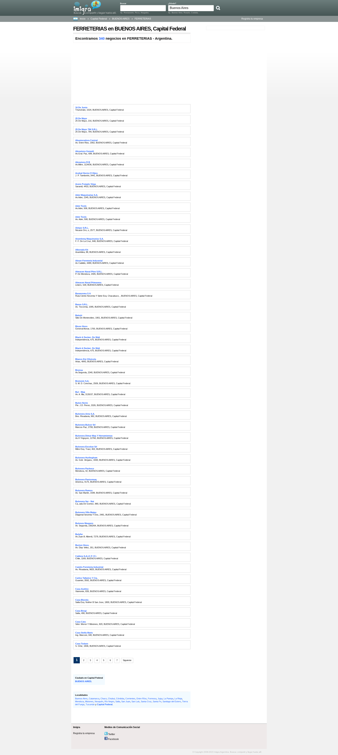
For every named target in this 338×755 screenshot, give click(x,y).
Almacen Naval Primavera (88, 282)
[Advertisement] (132, 72)
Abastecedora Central (86, 140)
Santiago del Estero (172, 701)
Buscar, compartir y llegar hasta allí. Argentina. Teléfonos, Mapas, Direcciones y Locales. (94, 7)
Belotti (78, 315)
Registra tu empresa (252, 18)
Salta (117, 701)
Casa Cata (80, 622)
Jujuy (160, 698)
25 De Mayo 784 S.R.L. (86, 129)
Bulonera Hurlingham (86, 457)
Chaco (104, 698)
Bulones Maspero (84, 523)
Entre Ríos (142, 698)
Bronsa (79, 370)
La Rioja (178, 698)
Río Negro (109, 701)
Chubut (111, 698)
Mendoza (79, 701)
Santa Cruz (146, 701)
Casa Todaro (81, 643)
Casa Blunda (81, 600)
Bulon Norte (81, 403)
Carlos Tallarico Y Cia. (86, 578)
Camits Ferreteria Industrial (89, 567)
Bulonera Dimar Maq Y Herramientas (93, 436)
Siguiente (127, 660)
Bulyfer (79, 534)
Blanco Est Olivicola (85, 359)
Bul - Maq (80, 392)
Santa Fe (157, 701)
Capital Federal (99, 18)
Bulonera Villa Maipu (85, 512)
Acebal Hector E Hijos (86, 173)
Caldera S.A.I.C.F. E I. (86, 556)
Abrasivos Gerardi (84, 151)
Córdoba (120, 698)
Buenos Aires (81, 698)
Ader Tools (80, 206)
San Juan (125, 701)
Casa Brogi (81, 611)
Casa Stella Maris (84, 633)
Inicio (82, 18)
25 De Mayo (81, 118)
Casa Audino (82, 589)
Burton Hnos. (82, 545)
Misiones (89, 701)
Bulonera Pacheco (84, 468)
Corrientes (130, 698)
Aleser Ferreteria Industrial (88, 260)
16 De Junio (81, 107)
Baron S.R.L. (81, 304)
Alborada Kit (81, 250)
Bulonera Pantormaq (86, 479)
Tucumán (90, 704)
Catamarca (94, 698)
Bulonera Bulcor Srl (85, 425)
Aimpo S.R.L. (82, 228)
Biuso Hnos (81, 326)
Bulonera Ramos (84, 490)
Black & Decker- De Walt (87, 337)
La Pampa (168, 698)
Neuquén (99, 701)
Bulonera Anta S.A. (85, 414)
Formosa (152, 698)
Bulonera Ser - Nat (84, 501)
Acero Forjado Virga (85, 184)
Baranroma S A (83, 293)
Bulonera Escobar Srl (86, 446)
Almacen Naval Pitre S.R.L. (88, 271)
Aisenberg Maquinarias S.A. (89, 239)
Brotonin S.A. (82, 381)
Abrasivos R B (82, 162)
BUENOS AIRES (83, 681)
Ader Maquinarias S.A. (86, 195)
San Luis (135, 701)
